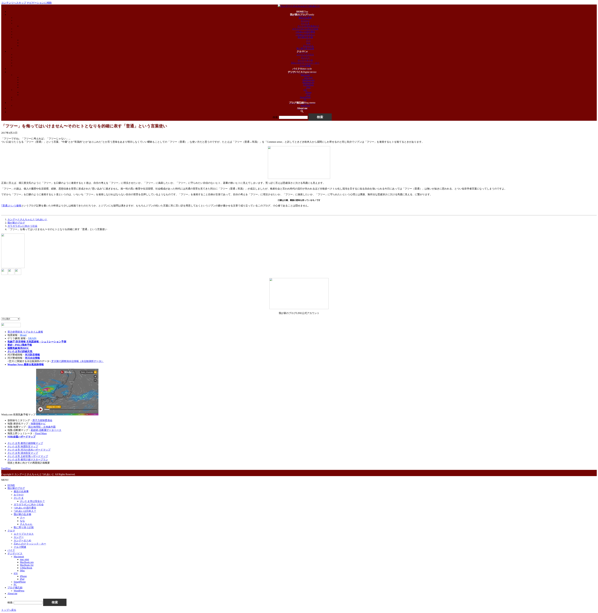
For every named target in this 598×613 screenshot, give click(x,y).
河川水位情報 (32, 358)
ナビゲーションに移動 (39, 2)
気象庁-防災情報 (16, 341)
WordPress (305, 105)
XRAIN (32, 338)
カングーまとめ (305, 60)
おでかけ (305, 20)
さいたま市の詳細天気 (19, 351)
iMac (308, 87)
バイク (11, 550)
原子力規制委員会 (42, 420)
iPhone (308, 92)
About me (12, 593)
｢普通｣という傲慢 (11, 205)
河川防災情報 (32, 354)
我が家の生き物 (305, 37)
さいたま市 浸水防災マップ (22, 453)
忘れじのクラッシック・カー (305, 63)
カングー (305, 57)
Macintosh (305, 75)
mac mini (308, 77)
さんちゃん (308, 45)
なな (308, 43)
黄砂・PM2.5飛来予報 (19, 345)
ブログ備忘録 (14, 587)
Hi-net (23, 335)
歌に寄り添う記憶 (305, 48)
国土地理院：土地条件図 (42, 427)
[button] (302, 112)
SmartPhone (305, 97)
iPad (308, 95)
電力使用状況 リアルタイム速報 (25, 331)
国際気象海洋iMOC (18, 348)
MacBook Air (308, 82)
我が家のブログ (16, 488)
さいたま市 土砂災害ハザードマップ (27, 456)
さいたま (305, 23)
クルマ (11, 530)
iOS (305, 90)
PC (305, 100)
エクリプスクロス (305, 54)
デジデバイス (14, 553)
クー (308, 40)
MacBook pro (308, 80)
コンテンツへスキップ (13, 2)
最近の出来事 (305, 17)
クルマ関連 (305, 66)
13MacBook (308, 85)
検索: (275, 117)
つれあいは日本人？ (305, 34)
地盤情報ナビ (38, 423)
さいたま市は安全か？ (308, 26)
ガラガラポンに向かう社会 (305, 29)
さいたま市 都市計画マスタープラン (27, 459)
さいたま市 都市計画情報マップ (25, 443)
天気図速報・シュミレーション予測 (46, 341)
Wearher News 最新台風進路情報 (25, 364)
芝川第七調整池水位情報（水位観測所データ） (77, 361)
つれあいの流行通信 (305, 31)
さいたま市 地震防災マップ (22, 446)
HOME (11, 485)
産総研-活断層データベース (46, 430)
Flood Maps (41, 433)
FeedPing (6, 468)
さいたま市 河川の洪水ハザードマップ (28, 449)
